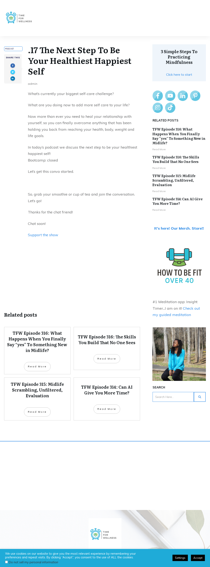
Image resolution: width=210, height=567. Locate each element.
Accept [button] (197, 557)
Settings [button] (180, 557)
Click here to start (179, 74)
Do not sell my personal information (33, 562)
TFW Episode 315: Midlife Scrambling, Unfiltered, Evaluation (173, 180)
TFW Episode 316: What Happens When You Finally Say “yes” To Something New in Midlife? (178, 136)
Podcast (9, 49)
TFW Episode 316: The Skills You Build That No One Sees (175, 159)
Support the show (43, 235)
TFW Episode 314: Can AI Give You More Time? (177, 201)
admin (33, 84)
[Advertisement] (72, 274)
